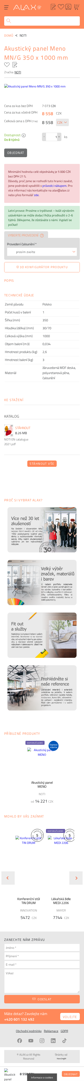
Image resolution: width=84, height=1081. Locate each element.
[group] (26, 874)
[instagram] (42, 1040)
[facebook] (19, 1040)
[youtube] (31, 1040)
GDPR (64, 1031)
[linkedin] (53, 1040)
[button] (55, 831)
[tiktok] (64, 1040)
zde (36, 195)
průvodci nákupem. (55, 185)
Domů (8, 35)
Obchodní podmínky (29, 1031)
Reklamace (51, 1031)
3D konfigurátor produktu (43, 267)
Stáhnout (22, 427)
